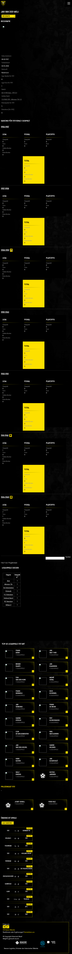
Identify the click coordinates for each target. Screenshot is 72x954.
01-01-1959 (29, 896)
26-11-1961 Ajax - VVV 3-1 (9, 93)
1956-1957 (5, 126)
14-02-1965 (29, 835)
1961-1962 (5, 435)
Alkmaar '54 (8, 584)
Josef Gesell (20, 802)
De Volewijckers (8, 588)
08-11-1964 (29, 858)
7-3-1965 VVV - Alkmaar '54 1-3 (12, 99)
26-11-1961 (29, 889)
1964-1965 (5, 497)
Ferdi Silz (52, 802)
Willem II (8, 605)
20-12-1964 (29, 851)
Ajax (8, 581)
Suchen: (68, 557)
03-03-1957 (29, 904)
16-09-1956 (29, 911)
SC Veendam (8, 601)
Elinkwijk (8, 591)
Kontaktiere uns (29, 932)
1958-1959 (5, 250)
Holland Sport (8, 598)
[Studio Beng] (51, 943)
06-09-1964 (29, 881)
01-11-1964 (29, 866)
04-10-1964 (29, 873)
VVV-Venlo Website (9, 930)
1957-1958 (5, 188)
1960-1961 (5, 373)
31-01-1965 (29, 843)
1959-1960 (5, 312)
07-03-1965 (29, 828)
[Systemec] (42, 946)
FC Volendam (8, 594)
